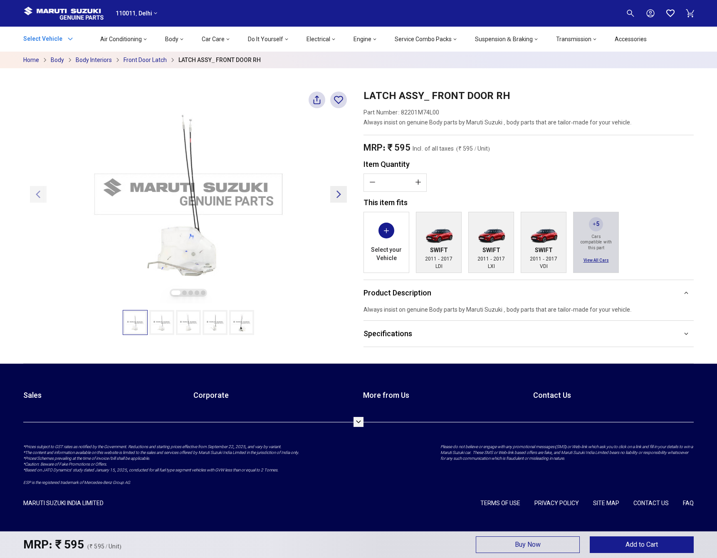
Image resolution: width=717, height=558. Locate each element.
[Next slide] (338, 194)
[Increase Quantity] (418, 182)
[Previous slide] (38, 194)
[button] (135, 322)
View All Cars (596, 260)
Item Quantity (386, 164)
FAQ (688, 503)
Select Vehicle (43, 38)
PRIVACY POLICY (556, 503)
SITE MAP (606, 503)
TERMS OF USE (500, 503)
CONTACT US (651, 503)
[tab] (175, 292)
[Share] (317, 103)
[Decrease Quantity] (372, 182)
